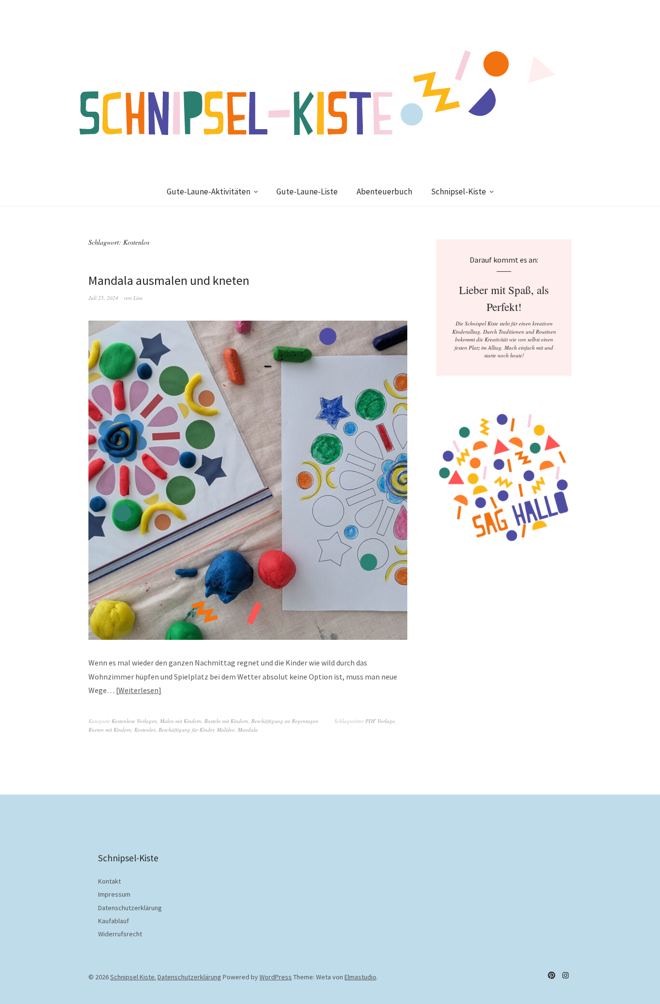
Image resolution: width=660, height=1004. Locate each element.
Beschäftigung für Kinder (186, 729)
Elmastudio (360, 977)
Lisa (138, 297)
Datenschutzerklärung (130, 907)
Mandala (248, 729)
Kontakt (109, 881)
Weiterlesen (138, 690)
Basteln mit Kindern (226, 720)
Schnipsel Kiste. (133, 977)
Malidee (226, 729)
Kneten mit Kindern (109, 729)
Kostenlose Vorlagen (134, 720)
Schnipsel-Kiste (458, 191)
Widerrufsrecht (120, 934)
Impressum (114, 894)
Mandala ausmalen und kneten (168, 280)
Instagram (565, 975)
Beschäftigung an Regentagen (284, 720)
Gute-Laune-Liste (307, 191)
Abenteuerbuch (384, 191)
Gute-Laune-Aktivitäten (208, 191)
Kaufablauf (113, 920)
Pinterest (551, 975)
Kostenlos (145, 729)
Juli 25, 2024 (103, 297)
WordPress (275, 977)
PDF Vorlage (380, 720)
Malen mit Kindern (180, 720)
